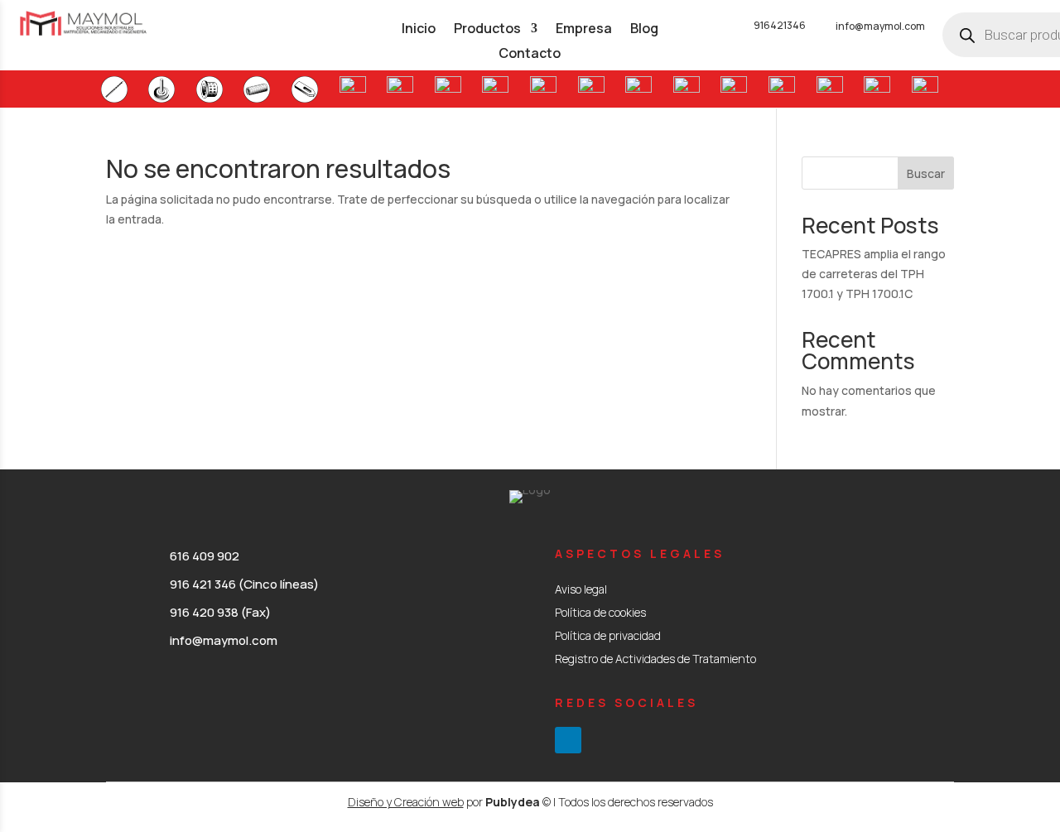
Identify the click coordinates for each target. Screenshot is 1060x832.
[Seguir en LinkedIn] (568, 740)
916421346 (780, 25)
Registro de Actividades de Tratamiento (655, 658)
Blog (644, 29)
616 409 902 (204, 556)
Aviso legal (581, 589)
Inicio (419, 29)
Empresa (584, 29)
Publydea (512, 802)
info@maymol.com (880, 26)
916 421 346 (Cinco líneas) (244, 584)
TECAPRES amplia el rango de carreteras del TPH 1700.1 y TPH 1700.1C (874, 273)
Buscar (926, 173)
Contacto (530, 54)
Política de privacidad (608, 635)
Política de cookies (600, 612)
